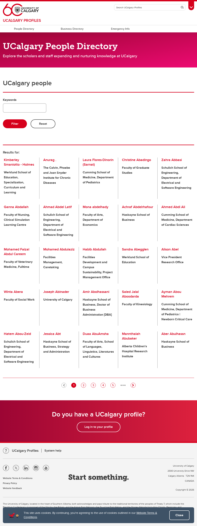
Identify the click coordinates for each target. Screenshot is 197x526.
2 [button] (84, 385)
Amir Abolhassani (96, 291)
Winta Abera (13, 291)
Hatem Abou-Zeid (17, 333)
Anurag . (49, 159)
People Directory (24, 29)
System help (52, 450)
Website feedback (12, 488)
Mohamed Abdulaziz (59, 249)
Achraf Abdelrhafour (137, 206)
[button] (133, 385)
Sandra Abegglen (135, 249)
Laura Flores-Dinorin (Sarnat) (98, 162)
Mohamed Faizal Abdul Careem (16, 251)
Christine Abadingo (136, 159)
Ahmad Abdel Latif (57, 206)
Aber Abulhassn (173, 333)
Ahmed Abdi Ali (173, 206)
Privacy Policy (10, 483)
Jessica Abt (52, 333)
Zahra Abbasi (171, 159)
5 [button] (113, 385)
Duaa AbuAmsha (96, 333)
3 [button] (94, 385)
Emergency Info (120, 29)
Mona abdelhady (95, 206)
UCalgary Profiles (22, 20)
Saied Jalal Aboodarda (130, 294)
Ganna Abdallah (16, 206)
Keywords (10, 100)
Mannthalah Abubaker (131, 336)
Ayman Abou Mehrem (171, 294)
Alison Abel (170, 249)
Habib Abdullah (94, 249)
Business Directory (72, 29)
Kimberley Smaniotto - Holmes (19, 162)
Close (179, 515)
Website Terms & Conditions (18, 478)
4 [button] (104, 385)
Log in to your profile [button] (98, 427)
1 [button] (74, 385)
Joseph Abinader (56, 291)
